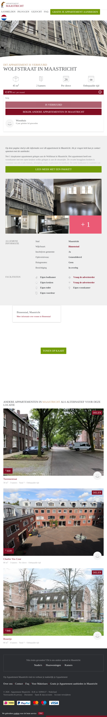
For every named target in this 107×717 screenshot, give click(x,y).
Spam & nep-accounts (43, 695)
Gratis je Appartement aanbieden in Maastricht (73, 683)
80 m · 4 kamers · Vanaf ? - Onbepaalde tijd (21, 643)
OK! (41, 713)
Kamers (68, 665)
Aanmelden (8, 11)
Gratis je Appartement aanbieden (75, 11)
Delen (97, 412)
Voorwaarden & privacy (12, 695)
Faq (27, 683)
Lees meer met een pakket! (53, 169)
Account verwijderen (62, 695)
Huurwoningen (53, 665)
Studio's (38, 665)
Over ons (8, 683)
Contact (19, 683)
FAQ (46, 11)
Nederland (53, 692)
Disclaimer (28, 695)
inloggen (23, 11)
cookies (16, 713)
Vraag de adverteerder (84, 277)
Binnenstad (74, 246)
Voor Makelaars (40, 683)
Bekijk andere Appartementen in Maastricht (53, 111)
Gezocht (36, 11)
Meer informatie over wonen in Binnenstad (34, 316)
